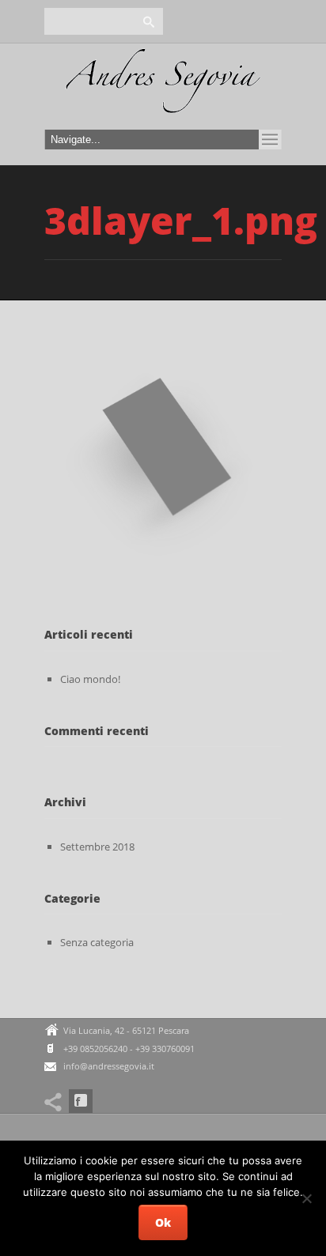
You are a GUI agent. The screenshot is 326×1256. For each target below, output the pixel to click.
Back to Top (278, 47)
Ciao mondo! (90, 679)
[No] (306, 1198)
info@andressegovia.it (108, 1066)
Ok (163, 1222)
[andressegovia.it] (163, 85)
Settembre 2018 (97, 846)
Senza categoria (97, 942)
